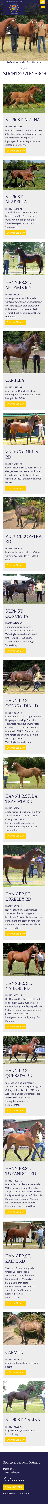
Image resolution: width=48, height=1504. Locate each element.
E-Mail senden (13, 1487)
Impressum (9, 1493)
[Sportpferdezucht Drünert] (14, 7)
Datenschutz (24, 1493)
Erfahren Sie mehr (16, 150)
